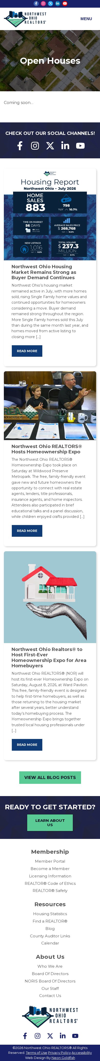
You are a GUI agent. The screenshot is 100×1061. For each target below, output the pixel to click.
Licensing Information (50, 876)
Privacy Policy (59, 1053)
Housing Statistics (50, 913)
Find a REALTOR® (50, 921)
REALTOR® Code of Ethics (50, 883)
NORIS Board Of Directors (50, 981)
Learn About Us (50, 822)
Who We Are (50, 966)
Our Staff (50, 988)
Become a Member (50, 868)
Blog (50, 928)
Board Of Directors (50, 973)
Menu (86, 19)
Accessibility (82, 1053)
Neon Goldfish (63, 1058)
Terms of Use (36, 1053)
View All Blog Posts (50, 777)
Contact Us (50, 995)
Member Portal (50, 861)
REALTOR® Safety (50, 890)
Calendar (50, 943)
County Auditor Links (50, 936)
